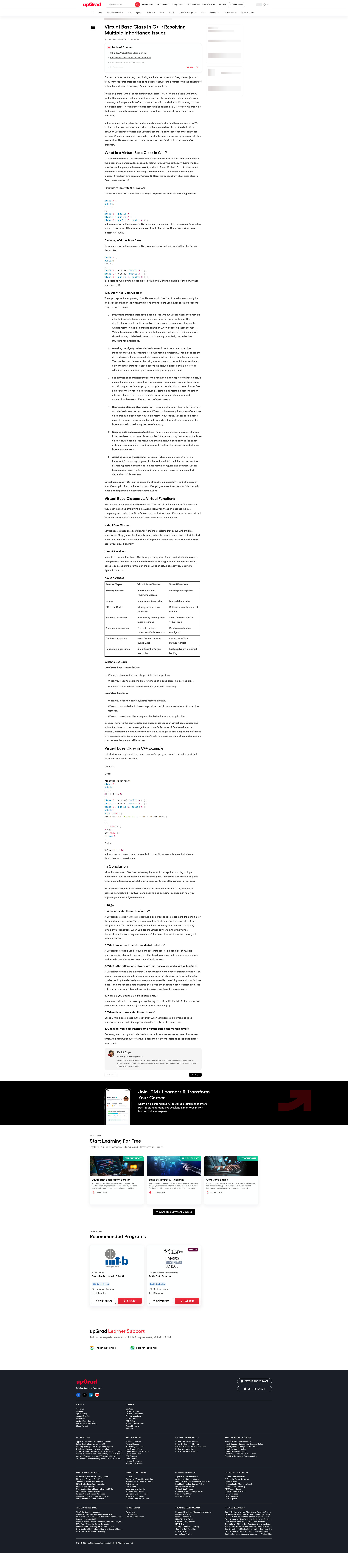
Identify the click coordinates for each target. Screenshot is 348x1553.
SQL (129, 12)
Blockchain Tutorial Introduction (139, 1479)
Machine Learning (115, 12)
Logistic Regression (134, 1461)
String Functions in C (184, 1517)
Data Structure (230, 12)
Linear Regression (133, 1454)
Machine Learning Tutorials (137, 1499)
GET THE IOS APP (256, 1389)
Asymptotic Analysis (183, 1534)
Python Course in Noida (185, 1449)
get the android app (256, 1381)
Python (139, 12)
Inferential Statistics (134, 1463)
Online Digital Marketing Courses (189, 1491)
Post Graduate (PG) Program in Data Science (95, 1526)
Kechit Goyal (124, 1052)
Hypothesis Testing (134, 1449)
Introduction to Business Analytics (90, 1494)
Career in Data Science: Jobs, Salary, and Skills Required (100, 1454)
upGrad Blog (81, 1414)
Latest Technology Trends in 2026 (90, 1444)
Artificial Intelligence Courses (187, 1479)
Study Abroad (82, 1426)
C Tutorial (130, 1477)
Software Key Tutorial (135, 1491)
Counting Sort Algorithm (185, 1529)
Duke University (231, 1496)
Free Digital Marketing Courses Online (241, 1446)
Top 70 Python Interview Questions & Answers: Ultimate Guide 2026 (254, 1512)
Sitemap (129, 1428)
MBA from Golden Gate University (90, 1531)
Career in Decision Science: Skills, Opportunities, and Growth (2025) (253, 1514)
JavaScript (214, 12)
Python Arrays (181, 1531)
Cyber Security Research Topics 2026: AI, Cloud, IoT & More (102, 1451)
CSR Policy (130, 1421)
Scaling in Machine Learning (187, 1526)
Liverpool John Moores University (239, 1484)
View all (191, 67)
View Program (104, 1300)
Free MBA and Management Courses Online (244, 1444)
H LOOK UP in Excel (183, 1519)
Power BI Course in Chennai (187, 1444)
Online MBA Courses (184, 1489)
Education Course (182, 1496)
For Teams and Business (86, 1423)
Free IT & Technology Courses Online (241, 1456)
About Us (80, 1409)
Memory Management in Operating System (94, 1446)
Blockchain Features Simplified (89, 1479)
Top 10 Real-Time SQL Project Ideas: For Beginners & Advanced (252, 1529)
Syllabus (131, 1300)
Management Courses (184, 1494)
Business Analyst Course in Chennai (190, 1446)
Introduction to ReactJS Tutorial (139, 1482)
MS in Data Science (160, 1276)
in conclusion (117, 67)
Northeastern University (235, 1486)
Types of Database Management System (93, 1441)
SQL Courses (131, 1456)
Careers (79, 1411)
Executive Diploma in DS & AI (108, 1276)
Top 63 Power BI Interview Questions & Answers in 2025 (249, 1524)
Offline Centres (132, 1411)
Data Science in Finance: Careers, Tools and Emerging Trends (251, 1531)
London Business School (235, 1491)
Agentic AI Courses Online (186, 1477)
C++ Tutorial (131, 1486)
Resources (80, 1419)
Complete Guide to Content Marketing (92, 1496)
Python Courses (132, 1444)
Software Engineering (135, 1517)
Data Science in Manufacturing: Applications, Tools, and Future (252, 1519)
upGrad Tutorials (83, 1416)
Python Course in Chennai (186, 1441)
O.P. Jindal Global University (237, 1479)
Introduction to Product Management (92, 1477)
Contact (129, 1409)
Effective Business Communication (90, 1484)
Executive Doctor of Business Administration (95, 1514)
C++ (203, 12)
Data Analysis (131, 1459)
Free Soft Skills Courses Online (238, 1441)
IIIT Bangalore (231, 1499)
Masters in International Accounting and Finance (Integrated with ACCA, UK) (109, 1522)
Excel (162, 12)
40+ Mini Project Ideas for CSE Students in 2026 (96, 1456)
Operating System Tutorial (137, 1494)
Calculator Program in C (185, 1522)
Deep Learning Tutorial (135, 1489)
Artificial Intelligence (188, 12)
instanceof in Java (183, 1514)
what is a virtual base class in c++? (128, 53)
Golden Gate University (235, 1477)
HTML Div (179, 1524)
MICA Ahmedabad (233, 1489)
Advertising (130, 1512)
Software (151, 12)
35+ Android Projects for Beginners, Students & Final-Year (100, 1459)
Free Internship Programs (235, 1451)
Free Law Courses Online (235, 1449)
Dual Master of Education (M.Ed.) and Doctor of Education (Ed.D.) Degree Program (111, 1529)
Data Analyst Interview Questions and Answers (245, 1522)
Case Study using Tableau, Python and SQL (94, 1489)
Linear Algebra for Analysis (137, 1451)
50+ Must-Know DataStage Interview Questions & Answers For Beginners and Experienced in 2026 (267, 1517)
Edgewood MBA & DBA (86, 1519)
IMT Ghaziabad (231, 1494)
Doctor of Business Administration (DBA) (192, 1482)
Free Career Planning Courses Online (240, 1454)
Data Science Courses (184, 1486)
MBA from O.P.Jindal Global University (92, 1524)
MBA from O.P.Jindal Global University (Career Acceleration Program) (106, 1517)
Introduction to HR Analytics (88, 1491)
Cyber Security (247, 12)
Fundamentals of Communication (90, 1499)
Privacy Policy (132, 1419)
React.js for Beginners (85, 1486)
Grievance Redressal (134, 1414)
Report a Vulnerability (135, 1423)
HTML (171, 12)
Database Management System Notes (92, 1449)
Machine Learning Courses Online (189, 1484)
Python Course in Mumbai (186, 1451)
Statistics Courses (133, 1441)
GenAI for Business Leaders (88, 1512)
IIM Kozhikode (231, 1482)
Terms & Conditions (134, 1416)
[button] (93, 28)
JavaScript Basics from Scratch (89, 1482)
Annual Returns (132, 1426)
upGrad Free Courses (85, 1421)
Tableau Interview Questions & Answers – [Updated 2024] (249, 1534)
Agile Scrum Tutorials (135, 1496)
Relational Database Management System (193, 1512)
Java (100, 12)
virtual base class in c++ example (127, 62)
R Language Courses (134, 1446)
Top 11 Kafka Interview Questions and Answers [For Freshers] (250, 1526)
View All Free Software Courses (174, 1211)
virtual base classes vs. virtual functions (130, 57)
